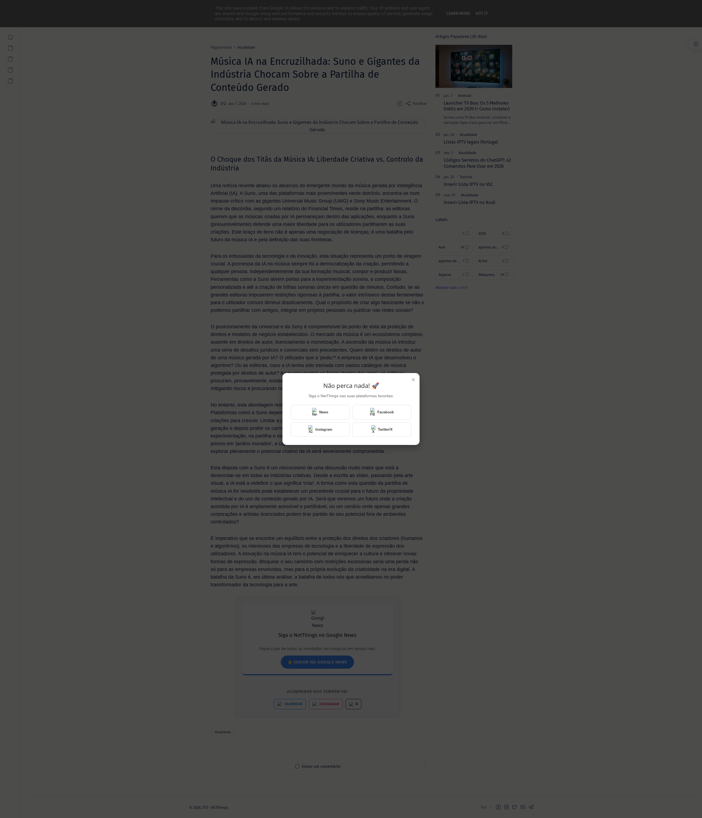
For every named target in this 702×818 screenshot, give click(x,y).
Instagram (323, 429)
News (323, 412)
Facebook (385, 412)
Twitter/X (385, 429)
